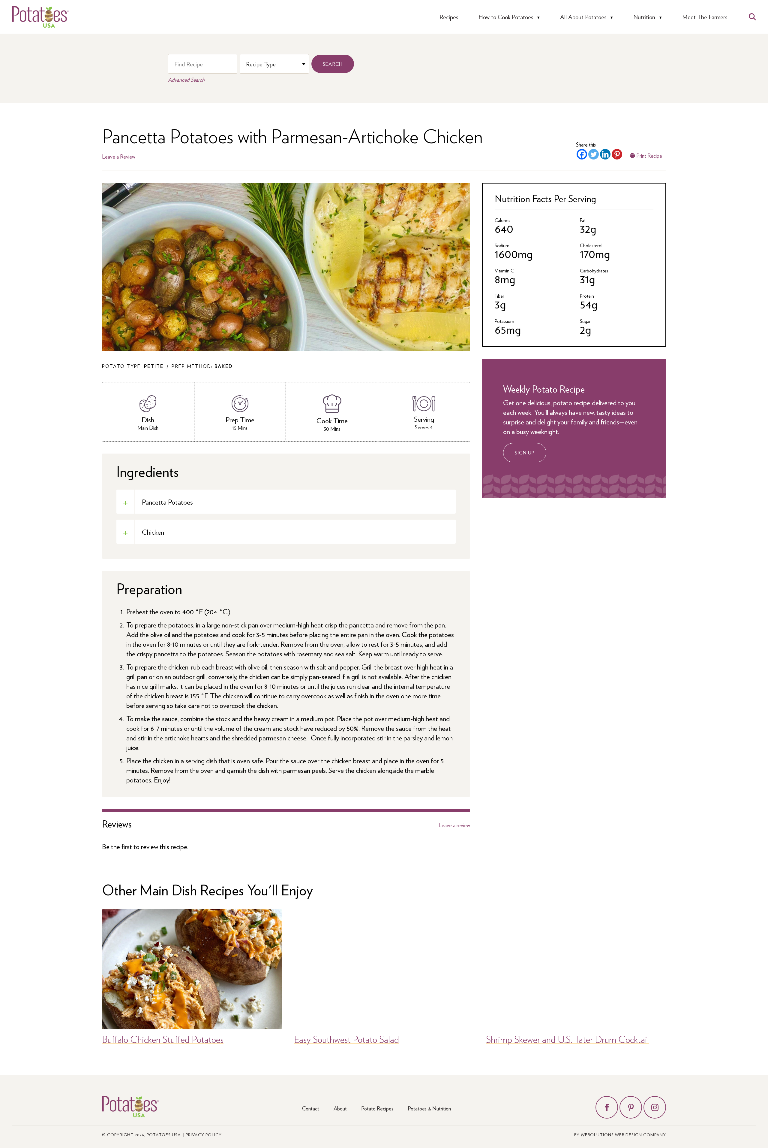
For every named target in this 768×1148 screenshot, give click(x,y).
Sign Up (525, 452)
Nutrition (644, 17)
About (340, 1108)
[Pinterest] (617, 154)
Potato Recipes (377, 1108)
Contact (310, 1108)
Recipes (449, 17)
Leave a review (454, 825)
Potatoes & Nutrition (429, 1108)
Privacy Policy (204, 1134)
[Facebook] (582, 154)
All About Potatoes (583, 17)
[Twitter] (593, 154)
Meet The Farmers (704, 17)
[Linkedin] (605, 154)
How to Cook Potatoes (505, 17)
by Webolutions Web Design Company (620, 1134)
